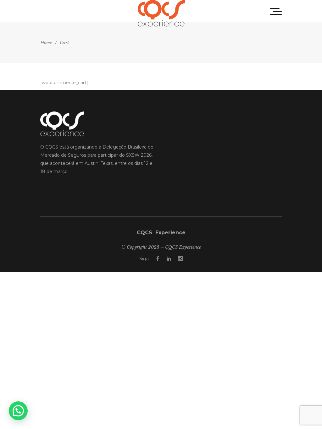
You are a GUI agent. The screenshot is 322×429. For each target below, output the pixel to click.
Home (46, 43)
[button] (18, 410)
